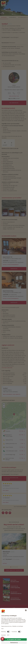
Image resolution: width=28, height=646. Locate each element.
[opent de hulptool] (2, 638)
